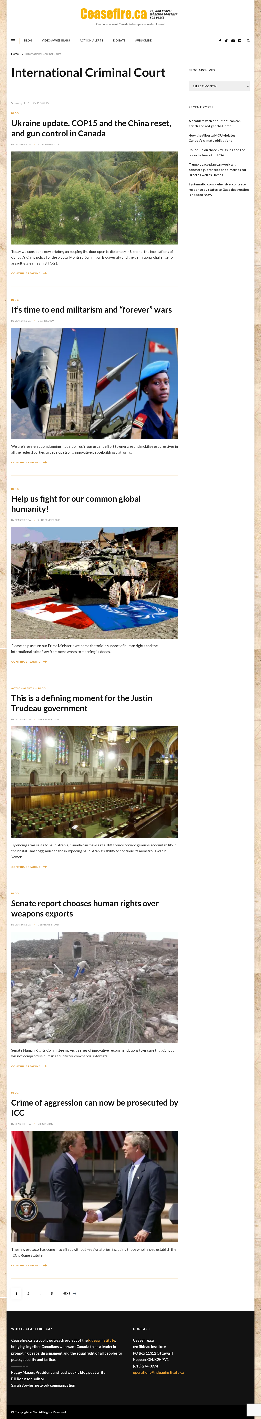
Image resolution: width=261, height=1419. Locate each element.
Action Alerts (92, 40)
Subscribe (143, 40)
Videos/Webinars (56, 40)
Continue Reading (26, 273)
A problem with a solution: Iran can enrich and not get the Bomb (215, 123)
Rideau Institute (101, 1340)
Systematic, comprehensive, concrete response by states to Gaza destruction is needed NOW (219, 189)
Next (67, 1293)
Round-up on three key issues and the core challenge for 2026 (217, 152)
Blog (28, 40)
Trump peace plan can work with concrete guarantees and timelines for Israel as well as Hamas (218, 169)
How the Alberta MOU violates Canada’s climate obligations (212, 137)
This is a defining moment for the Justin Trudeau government (81, 703)
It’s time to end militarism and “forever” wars (91, 309)
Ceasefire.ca (23, 144)
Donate (119, 40)
